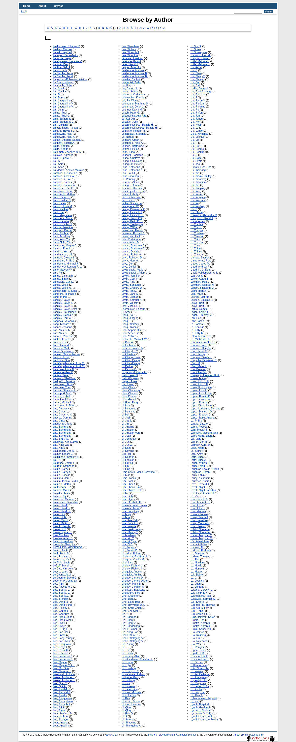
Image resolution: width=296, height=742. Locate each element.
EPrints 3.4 (112, 735)
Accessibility (257, 735)
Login (24, 11)
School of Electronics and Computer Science (172, 735)
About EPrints (241, 735)
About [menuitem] (42, 5)
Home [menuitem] (26, 5)
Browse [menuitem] (58, 5)
